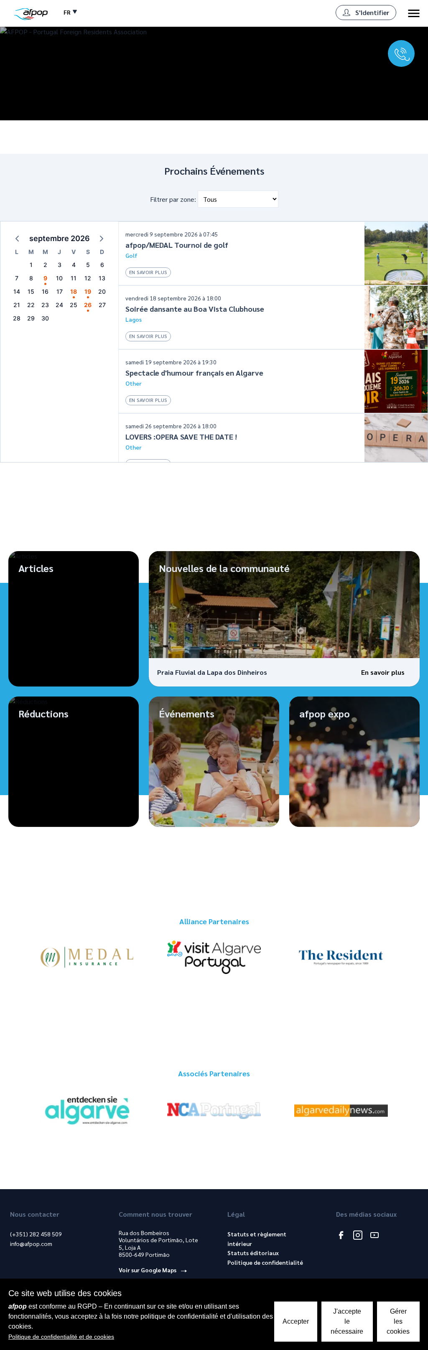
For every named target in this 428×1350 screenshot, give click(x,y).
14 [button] (16, 291)
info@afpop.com (31, 1243)
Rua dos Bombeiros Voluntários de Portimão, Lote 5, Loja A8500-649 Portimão (158, 1243)
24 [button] (59, 304)
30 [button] (45, 318)
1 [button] (31, 264)
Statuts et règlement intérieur (256, 1238)
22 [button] (31, 304)
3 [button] (59, 264)
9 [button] (45, 278)
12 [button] (87, 278)
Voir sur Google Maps (148, 1270)
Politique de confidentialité (265, 1262)
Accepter (296, 1321)
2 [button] (45, 264)
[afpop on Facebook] (341, 1236)
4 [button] (74, 264)
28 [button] (16, 318)
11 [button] (73, 278)
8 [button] (31, 278)
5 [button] (88, 264)
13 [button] (102, 278)
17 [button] (59, 291)
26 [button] (88, 304)
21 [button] (16, 304)
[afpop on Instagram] (358, 1236)
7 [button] (16, 278)
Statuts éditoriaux (253, 1252)
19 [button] (87, 291)
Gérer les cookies (398, 1321)
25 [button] (73, 304)
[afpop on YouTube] (374, 1236)
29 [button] (31, 318)
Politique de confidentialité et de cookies (61, 1336)
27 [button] (102, 304)
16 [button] (45, 291)
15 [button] (31, 291)
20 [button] (102, 291)
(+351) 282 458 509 (36, 1234)
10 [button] (59, 278)
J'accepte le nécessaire (347, 1321)
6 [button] (102, 264)
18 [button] (73, 291)
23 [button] (45, 304)
